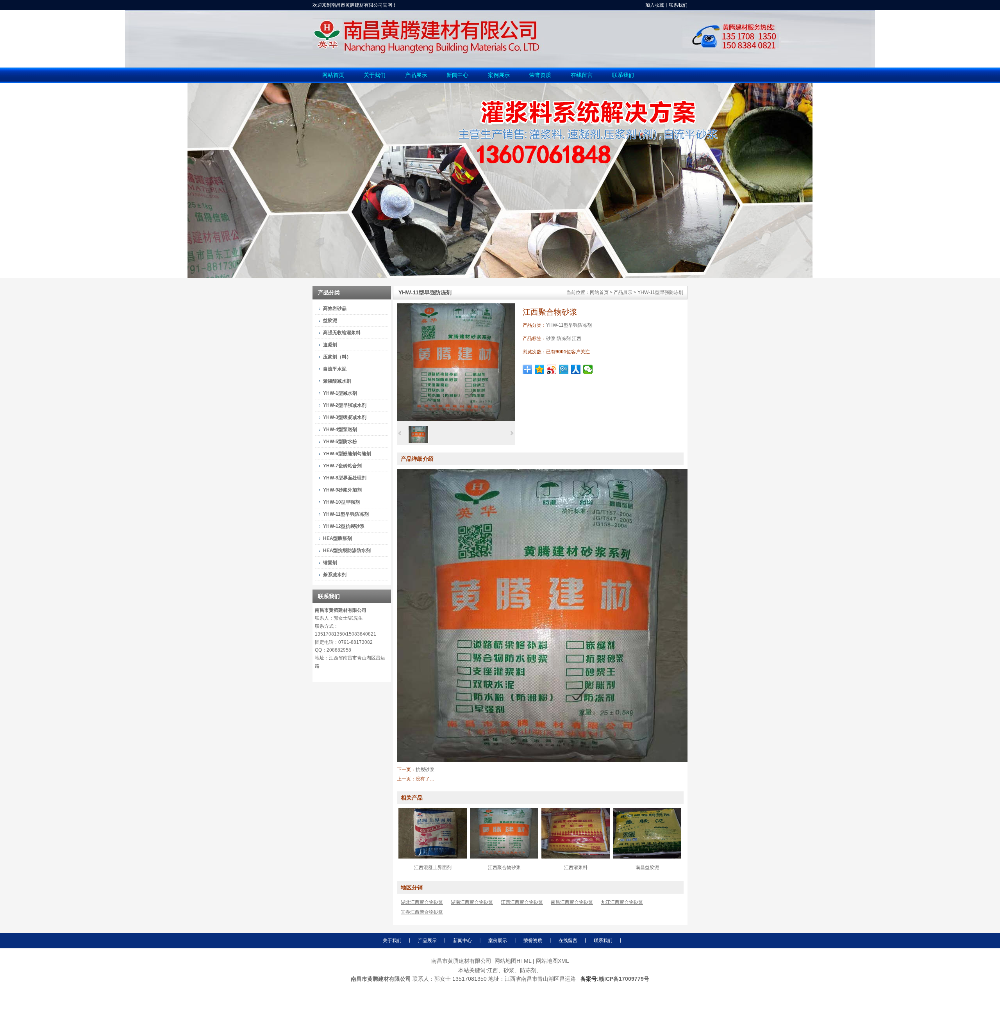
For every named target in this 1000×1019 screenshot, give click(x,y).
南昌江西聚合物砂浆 (572, 902)
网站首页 (599, 292)
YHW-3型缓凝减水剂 (344, 417)
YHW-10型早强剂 (341, 502)
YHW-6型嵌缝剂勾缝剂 (347, 453)
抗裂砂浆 (425, 769)
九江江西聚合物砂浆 (622, 902)
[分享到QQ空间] (540, 369)
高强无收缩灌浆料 (342, 332)
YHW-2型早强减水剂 (344, 405)
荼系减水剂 (334, 574)
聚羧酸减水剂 (337, 381)
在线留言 (568, 940)
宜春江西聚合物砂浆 (422, 912)
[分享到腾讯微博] (564, 369)
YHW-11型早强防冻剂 (660, 292)
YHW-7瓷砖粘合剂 (342, 466)
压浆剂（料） (337, 357)
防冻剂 (564, 338)
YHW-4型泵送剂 (340, 429)
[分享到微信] (588, 369)
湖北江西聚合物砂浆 (422, 902)
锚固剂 (330, 562)
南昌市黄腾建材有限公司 (340, 610)
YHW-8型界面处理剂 (344, 478)
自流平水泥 (334, 369)
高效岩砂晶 (334, 308)
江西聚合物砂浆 (504, 867)
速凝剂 (330, 344)
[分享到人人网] (576, 369)
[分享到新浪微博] (552, 369)
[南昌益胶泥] (647, 857)
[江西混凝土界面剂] (432, 857)
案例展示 (497, 940)
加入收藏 (654, 5)
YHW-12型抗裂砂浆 (343, 526)
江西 (576, 338)
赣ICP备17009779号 (624, 979)
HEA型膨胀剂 (337, 538)
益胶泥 (330, 320)
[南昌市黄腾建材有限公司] (546, 52)
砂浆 (550, 338)
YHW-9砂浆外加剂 (342, 490)
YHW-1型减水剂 (340, 393)
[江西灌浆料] (575, 857)
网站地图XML (552, 961)
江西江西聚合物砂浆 (522, 902)
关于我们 (392, 940)
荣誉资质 (532, 940)
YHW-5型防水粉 (340, 441)
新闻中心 (462, 940)
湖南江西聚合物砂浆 (472, 902)
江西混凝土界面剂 (433, 867)
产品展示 (623, 292)
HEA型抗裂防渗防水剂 (347, 550)
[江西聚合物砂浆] (456, 419)
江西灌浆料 (576, 867)
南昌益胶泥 (647, 867)
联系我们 (678, 5)
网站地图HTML (513, 961)
